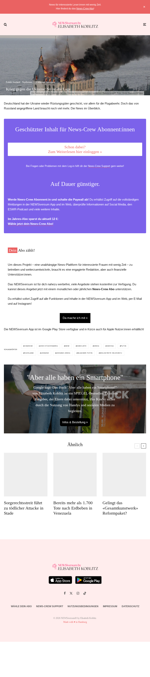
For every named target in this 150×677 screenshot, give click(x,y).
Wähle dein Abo (21, 606)
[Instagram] (78, 593)
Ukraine (45, 353)
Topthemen (27, 82)
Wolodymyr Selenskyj (111, 353)
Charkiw (28, 346)
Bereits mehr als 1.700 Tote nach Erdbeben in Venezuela (73, 508)
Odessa (110, 346)
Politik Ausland (13, 82)
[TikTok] (84, 593)
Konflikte (82, 346)
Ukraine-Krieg (63, 353)
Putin (123, 346)
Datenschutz (130, 606)
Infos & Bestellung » (75, 422)
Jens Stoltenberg (49, 346)
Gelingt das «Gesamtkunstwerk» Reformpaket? (120, 508)
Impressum (110, 606)
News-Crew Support (99, 166)
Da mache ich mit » (75, 318)
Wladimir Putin (85, 353)
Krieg (96, 346)
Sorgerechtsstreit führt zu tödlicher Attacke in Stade (23, 508)
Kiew (67, 346)
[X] (71, 593)
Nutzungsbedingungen (83, 606)
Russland (29, 353)
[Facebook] (65, 593)
